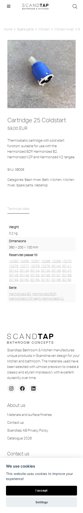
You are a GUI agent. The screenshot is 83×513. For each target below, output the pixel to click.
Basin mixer (33, 180)
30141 (66, 266)
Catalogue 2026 (19, 438)
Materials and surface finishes (29, 414)
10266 (24, 261)
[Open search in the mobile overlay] (75, 6)
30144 (34, 270)
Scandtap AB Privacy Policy (27, 430)
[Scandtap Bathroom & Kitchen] (34, 6)
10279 (45, 266)
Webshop (41, 185)
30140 (56, 266)
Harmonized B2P (44, 294)
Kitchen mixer (64, 29)
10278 (34, 266)
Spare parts (25, 29)
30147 (66, 270)
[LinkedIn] (33, 388)
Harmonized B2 (20, 294)
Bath (45, 180)
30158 (66, 275)
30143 (24, 270)
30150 (34, 275)
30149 (24, 275)
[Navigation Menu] (8, 6)
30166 (34, 280)
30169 (66, 280)
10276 (13, 266)
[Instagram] (11, 388)
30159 (13, 280)
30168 (56, 280)
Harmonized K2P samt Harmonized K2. (36, 298)
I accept (41, 490)
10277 (24, 266)
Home (8, 29)
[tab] (18, 208)
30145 (45, 270)
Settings (42, 502)
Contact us (15, 422)
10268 (45, 261)
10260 (13, 261)
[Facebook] (22, 388)
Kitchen (44, 29)
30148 (13, 275)
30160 (24, 280)
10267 (34, 261)
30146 (56, 270)
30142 (13, 270)
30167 (45, 280)
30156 (45, 275)
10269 (56, 261)
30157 (56, 275)
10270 (66, 261)
